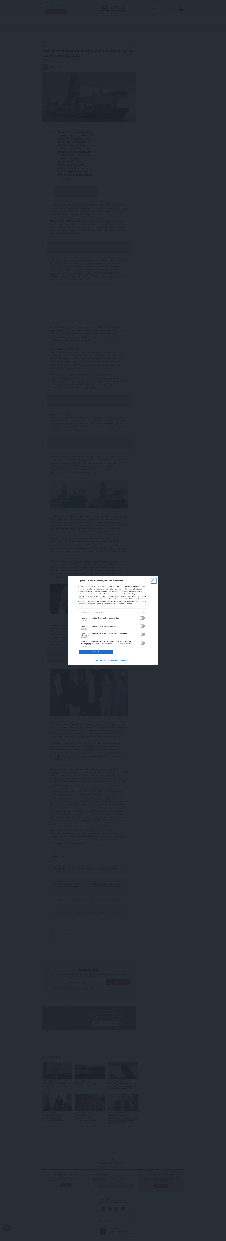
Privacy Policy (126, 660)
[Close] (153, 581)
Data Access (113, 660)
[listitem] (113, 613)
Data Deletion (100, 660)
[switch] (142, 618)
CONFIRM (96, 652)
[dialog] (113, 620)
